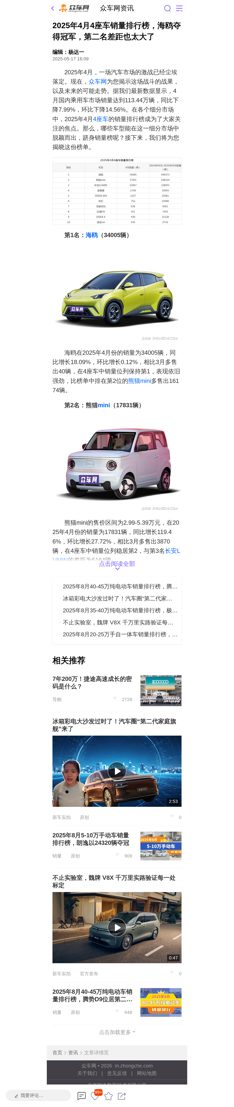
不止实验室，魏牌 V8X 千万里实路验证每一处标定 (126, 622)
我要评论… (32, 1095)
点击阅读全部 (117, 564)
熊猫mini (139, 380)
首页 (57, 1052)
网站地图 (147, 1073)
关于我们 (87, 1073)
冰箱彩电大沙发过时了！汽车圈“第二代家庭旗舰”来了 (130, 598)
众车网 (98, 81)
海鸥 (92, 235)
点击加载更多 (115, 1032)
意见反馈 (117, 1073)
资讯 (73, 1052)
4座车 (100, 119)
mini (104, 405)
